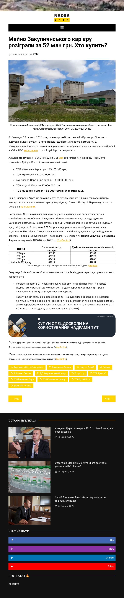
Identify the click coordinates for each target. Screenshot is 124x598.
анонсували (31, 150)
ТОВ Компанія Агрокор (54, 379)
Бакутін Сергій (87, 367)
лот (61, 157)
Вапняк (106, 367)
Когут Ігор (79, 373)
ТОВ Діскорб (99, 373)
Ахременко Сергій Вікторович (28, 367)
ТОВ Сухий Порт (82, 379)
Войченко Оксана (22, 373)
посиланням (28, 206)
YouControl (63, 240)
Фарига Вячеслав (22, 385)
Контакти (13, 583)
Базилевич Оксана (61, 367)
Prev (17, 398)
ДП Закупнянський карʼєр (53, 373)
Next (107, 398)
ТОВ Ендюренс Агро (24, 379)
